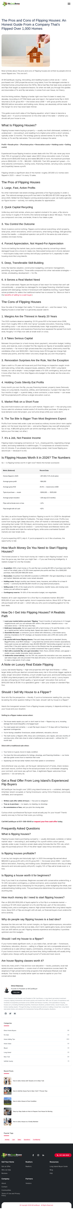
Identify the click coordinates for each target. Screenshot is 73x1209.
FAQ (51, 1173)
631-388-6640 (64, 1155)
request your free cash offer (45, 822)
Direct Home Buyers (10, 1030)
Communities (6, 1190)
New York (7, 1057)
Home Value (7, 1043)
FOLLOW (16, 992)
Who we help (6, 1170)
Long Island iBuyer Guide (59, 1166)
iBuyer (6, 1048)
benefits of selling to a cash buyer (18, 295)
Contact (4, 1187)
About (4, 1183)
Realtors (28, 1166)
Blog (51, 1170)
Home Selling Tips (9, 1039)
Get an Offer (6, 1166)
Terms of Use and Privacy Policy (11, 1194)
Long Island (7, 1052)
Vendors (28, 1183)
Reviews (4, 1173)
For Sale (6, 1035)
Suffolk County (8, 1061)
